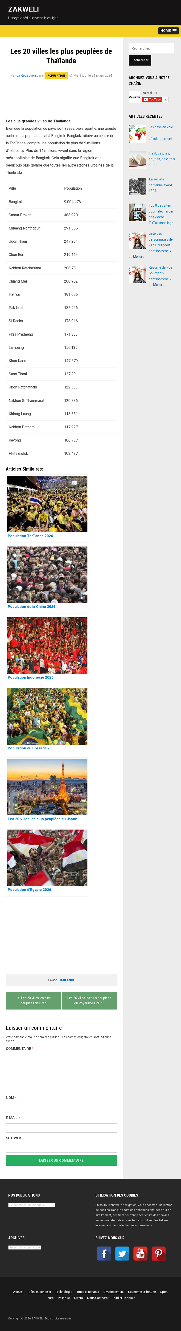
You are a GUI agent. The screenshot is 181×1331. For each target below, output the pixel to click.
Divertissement (113, 1291)
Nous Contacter (97, 1298)
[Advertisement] (61, 104)
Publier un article (124, 1298)
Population (56, 75)
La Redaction (26, 75)
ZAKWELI (23, 9)
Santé (49, 1298)
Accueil (18, 1291)
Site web (13, 1138)
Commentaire (19, 1049)
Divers (78, 1298)
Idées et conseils (39, 1291)
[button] (168, 30)
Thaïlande (66, 980)
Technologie (63, 1291)
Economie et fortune (142, 1291)
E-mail (13, 1118)
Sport (164, 1291)
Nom (11, 1098)
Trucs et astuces (88, 1291)
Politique (64, 1298)
